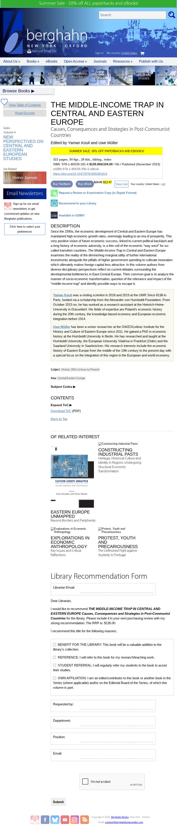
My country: (122, 53)
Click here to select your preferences (25, 229)
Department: (62, 720)
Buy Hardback (62, 184)
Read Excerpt (25, 113)
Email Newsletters (35, 819)
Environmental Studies (77, 75)
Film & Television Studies (99, 75)
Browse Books (16, 90)
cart (142, 53)
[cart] (142, 53)
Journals (100, 61)
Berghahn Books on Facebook (46, 819)
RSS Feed (84, 819)
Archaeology (33, 75)
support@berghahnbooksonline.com (124, 822)
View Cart (121, 184)
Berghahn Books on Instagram (75, 819)
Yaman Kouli (62, 295)
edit (163, 184)
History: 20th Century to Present (80, 369)
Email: (57, 753)
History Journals (25, 178)
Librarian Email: (64, 587)
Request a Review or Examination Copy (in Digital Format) (97, 192)
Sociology (166, 75)
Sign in (99, 53)
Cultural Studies (55, 75)
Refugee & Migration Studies (143, 75)
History (121, 75)
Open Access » (75, 61)
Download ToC (61, 411)
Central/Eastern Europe (71, 378)
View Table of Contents (25, 105)
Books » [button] (33, 61)
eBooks (51, 61)
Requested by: (63, 704)
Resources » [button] (123, 61)
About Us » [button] (11, 61)
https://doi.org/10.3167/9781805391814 (80, 173)
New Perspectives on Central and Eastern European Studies (23, 148)
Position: (59, 737)
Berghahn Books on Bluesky (55, 819)
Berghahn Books (120, 817)
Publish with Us (151, 61)
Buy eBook (85, 184)
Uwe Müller (61, 327)
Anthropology (10, 75)
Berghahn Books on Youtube (65, 819)
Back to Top (59, 419)
